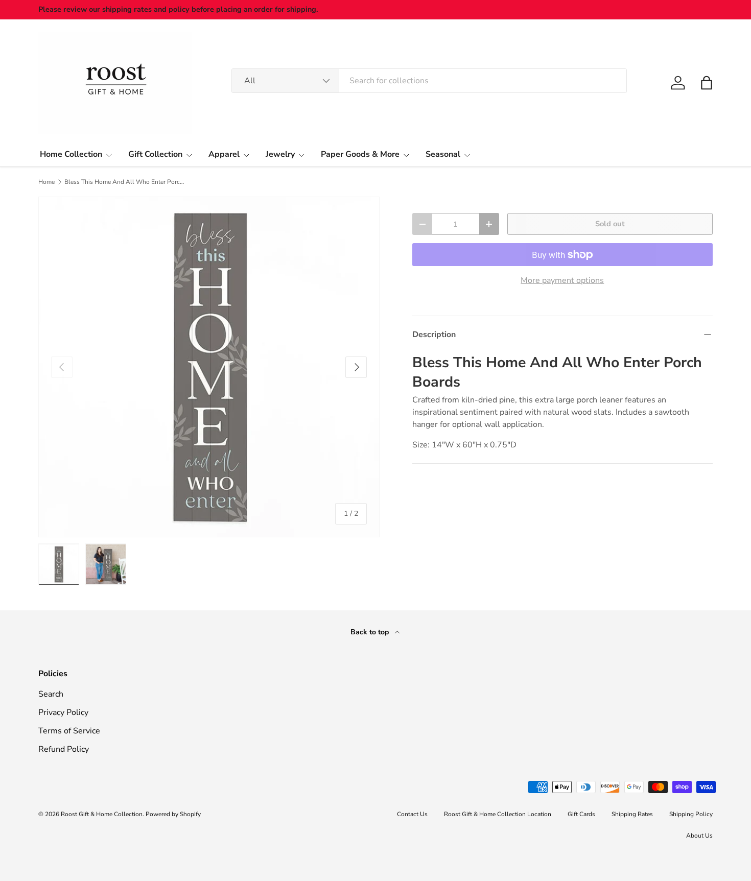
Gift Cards (581, 814)
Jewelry (280, 154)
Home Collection (71, 154)
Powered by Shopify (173, 814)
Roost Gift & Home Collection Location (497, 814)
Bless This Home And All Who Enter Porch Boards (125, 182)
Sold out (610, 224)
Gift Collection (155, 154)
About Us (699, 835)
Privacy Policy (63, 712)
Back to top (370, 632)
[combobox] (429, 80)
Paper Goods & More (360, 154)
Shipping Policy (691, 814)
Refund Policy (63, 749)
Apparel (224, 154)
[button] (706, 83)
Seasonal (443, 154)
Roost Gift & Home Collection (102, 814)
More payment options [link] (562, 280)
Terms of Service (69, 730)
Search (50, 694)
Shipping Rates (632, 814)
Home (46, 182)
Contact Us (412, 814)
